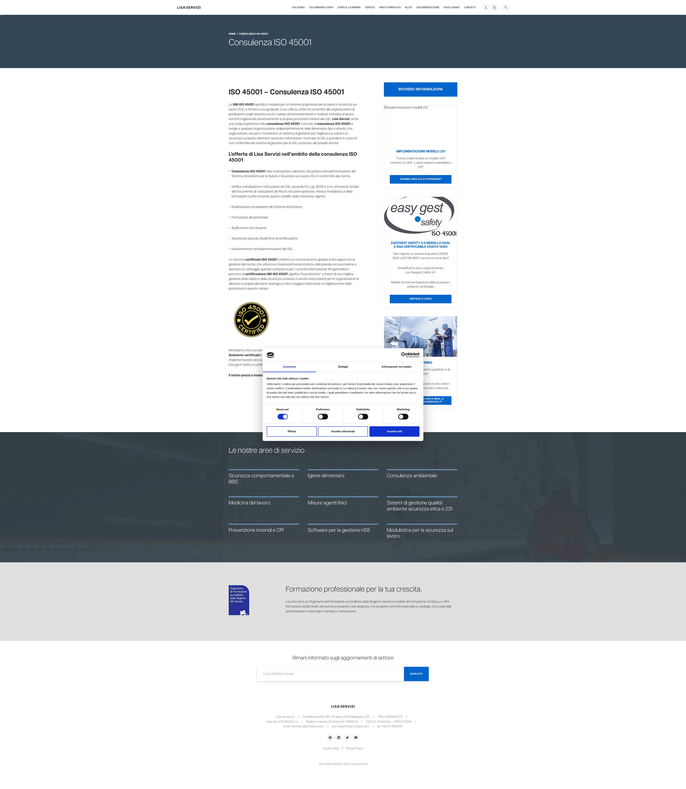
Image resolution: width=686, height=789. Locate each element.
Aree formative (390, 7)
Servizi (370, 7)
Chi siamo (298, 7)
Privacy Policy (354, 748)
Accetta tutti (394, 431)
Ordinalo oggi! (420, 299)
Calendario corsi (321, 7)
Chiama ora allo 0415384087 (421, 179)
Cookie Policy (331, 748)
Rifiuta (292, 431)
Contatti (470, 7)
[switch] (323, 416)
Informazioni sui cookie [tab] (396, 366)
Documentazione (427, 7)
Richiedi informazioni (421, 89)
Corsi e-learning (349, 7)
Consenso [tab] (289, 366)
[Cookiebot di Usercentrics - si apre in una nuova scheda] (403, 355)
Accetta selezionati (343, 431)
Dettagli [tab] (343, 366)
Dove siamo (452, 7)
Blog (408, 7)
